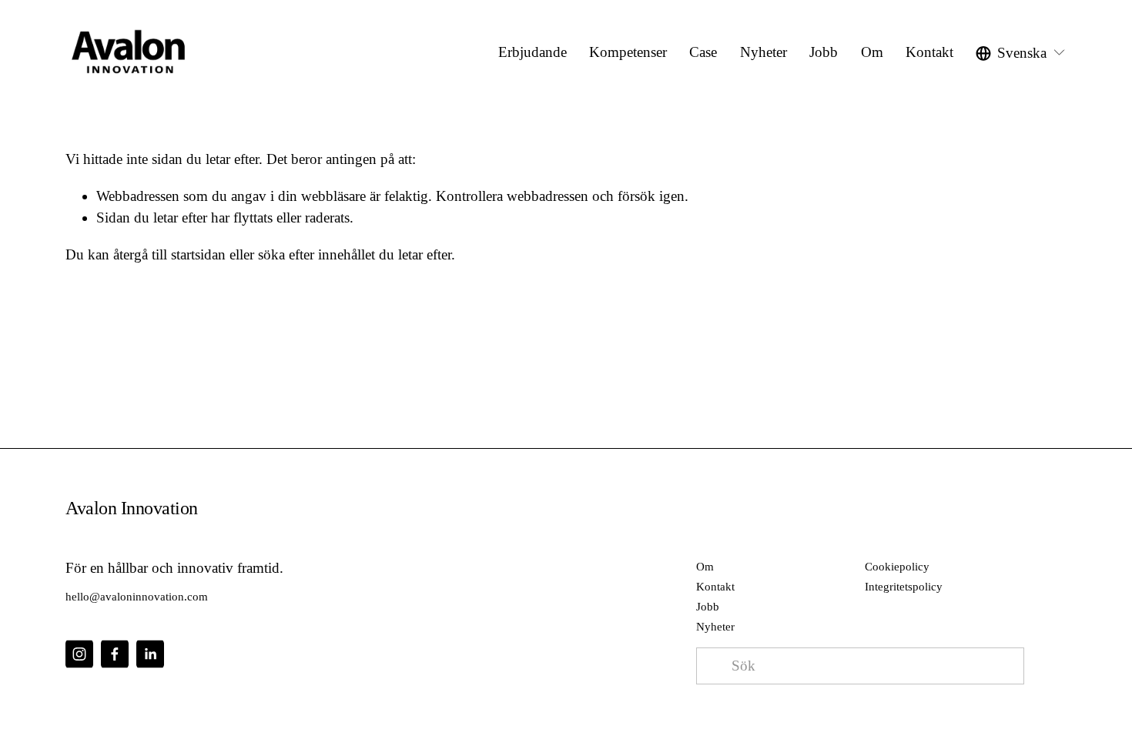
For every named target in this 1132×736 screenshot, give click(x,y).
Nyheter (763, 52)
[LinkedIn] (150, 654)
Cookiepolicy (897, 566)
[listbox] (1021, 53)
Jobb (707, 606)
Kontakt (929, 52)
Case (703, 52)
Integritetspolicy (904, 586)
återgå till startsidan (169, 254)
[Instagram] (79, 654)
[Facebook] (115, 654)
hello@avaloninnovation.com (136, 596)
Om (872, 52)
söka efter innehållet (316, 254)
